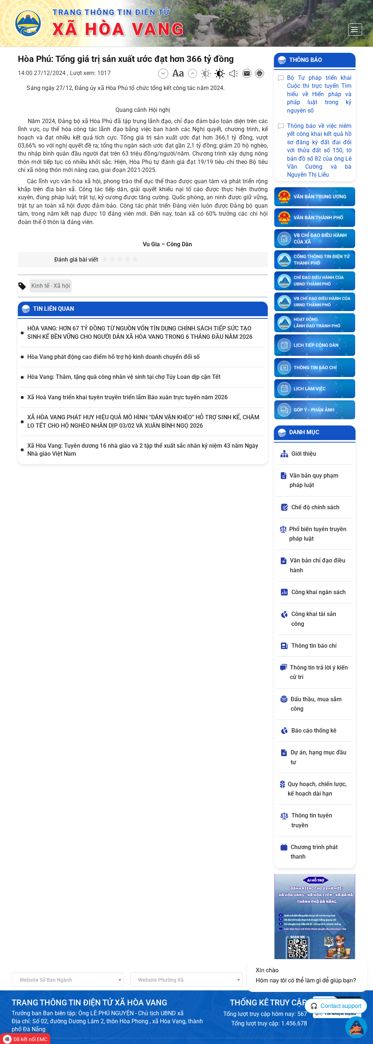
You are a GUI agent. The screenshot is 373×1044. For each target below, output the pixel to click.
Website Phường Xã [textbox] (161, 980)
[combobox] (68, 979)
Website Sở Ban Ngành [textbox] (46, 980)
